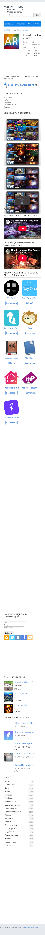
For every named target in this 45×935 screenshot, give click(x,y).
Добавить (8, 633)
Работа (8, 815)
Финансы (9, 818)
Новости (11, 9)
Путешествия (10, 842)
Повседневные (23, 30)
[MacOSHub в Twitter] (12, 637)
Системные (9, 24)
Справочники (11, 825)
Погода (8, 845)
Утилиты (21, 24)
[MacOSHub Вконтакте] (18, 637)
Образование (11, 808)
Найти (38, 15)
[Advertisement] (24, 66)
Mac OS (7, 777)
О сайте (26, 927)
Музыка (8, 795)
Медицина (9, 832)
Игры (30, 24)
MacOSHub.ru (13, 7)
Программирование (13, 811)
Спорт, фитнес (11, 828)
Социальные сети (12, 805)
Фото (37, 24)
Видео (7, 791)
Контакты (35, 927)
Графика (8, 798)
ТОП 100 (21, 9)
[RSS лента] (6, 637)
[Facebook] (24, 637)
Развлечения (10, 801)
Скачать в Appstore (21, 84)
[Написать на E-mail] (30, 637)
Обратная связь (14, 12)
